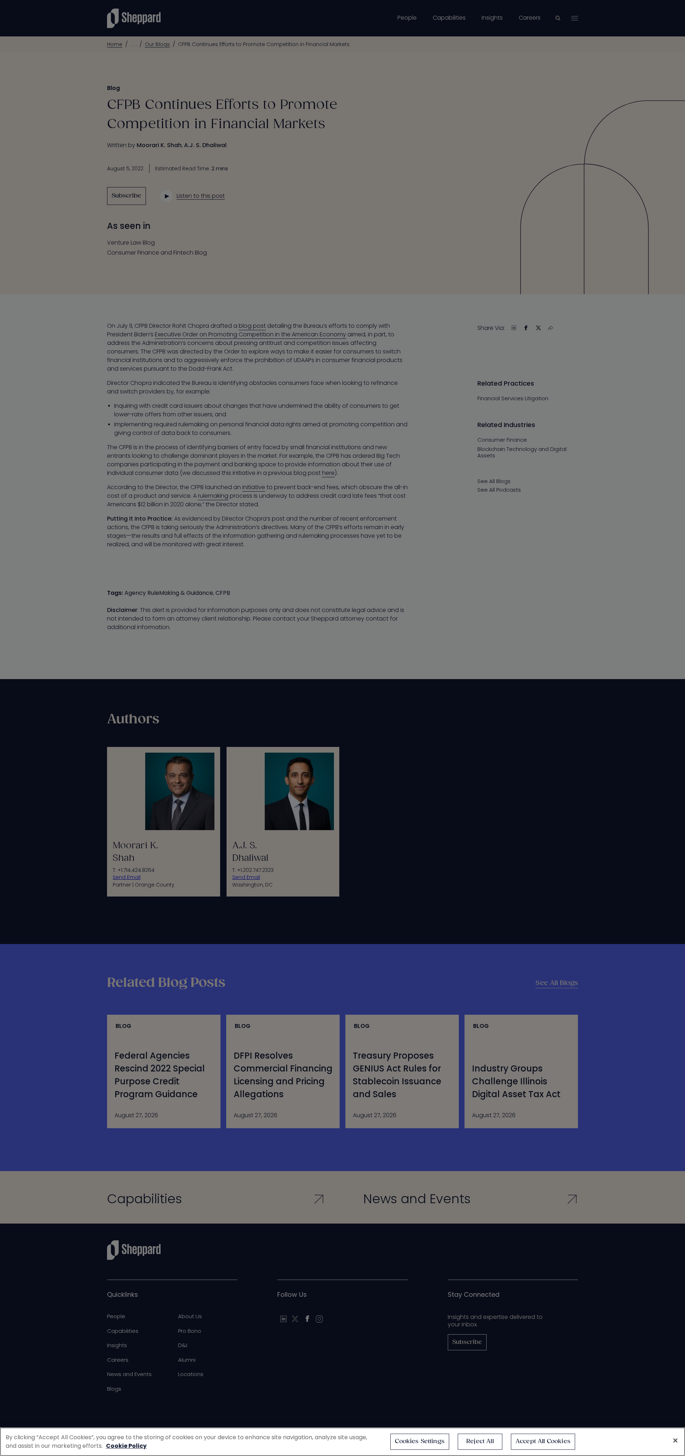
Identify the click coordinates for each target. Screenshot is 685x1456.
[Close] (675, 1441)
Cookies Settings (420, 1441)
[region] (342, 1441)
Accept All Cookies (543, 1441)
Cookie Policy (126, 1446)
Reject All (480, 1441)
